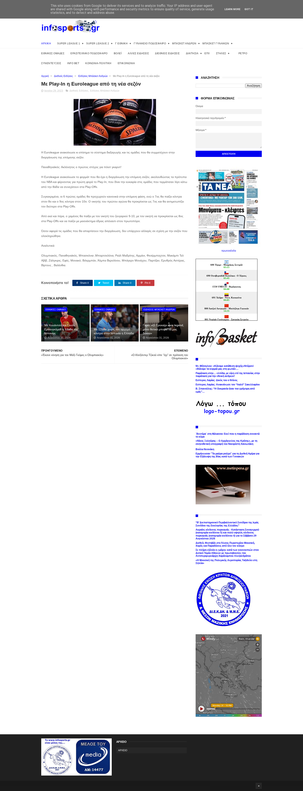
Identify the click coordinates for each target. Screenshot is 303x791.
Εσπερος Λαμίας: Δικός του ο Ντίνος (216, 380)
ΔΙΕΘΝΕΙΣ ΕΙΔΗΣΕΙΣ (167, 53)
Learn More (232, 9)
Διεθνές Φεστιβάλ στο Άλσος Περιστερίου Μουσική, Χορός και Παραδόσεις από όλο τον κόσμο (225, 544)
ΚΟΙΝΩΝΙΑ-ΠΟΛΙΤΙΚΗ (98, 63)
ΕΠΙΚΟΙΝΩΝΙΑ (126, 63)
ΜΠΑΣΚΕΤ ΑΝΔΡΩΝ (184, 43)
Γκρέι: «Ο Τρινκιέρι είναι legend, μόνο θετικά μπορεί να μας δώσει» (163, 329)
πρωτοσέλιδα (228, 250)
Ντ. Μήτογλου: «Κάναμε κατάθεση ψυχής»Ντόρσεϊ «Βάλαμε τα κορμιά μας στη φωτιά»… (225, 367)
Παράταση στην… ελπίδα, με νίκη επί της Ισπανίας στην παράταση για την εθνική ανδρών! (228, 375)
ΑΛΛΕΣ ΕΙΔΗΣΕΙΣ (138, 53)
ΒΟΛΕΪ (118, 53)
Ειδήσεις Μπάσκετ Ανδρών (93, 76)
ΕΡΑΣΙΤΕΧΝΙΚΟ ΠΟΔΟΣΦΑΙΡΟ (89, 53)
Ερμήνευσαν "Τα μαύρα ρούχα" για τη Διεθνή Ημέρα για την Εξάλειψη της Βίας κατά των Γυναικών (227, 455)
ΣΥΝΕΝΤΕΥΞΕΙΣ (51, 63)
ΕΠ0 (207, 53)
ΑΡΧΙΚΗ (46, 43)
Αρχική (45, 76)
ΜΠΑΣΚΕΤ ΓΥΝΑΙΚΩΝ (215, 43)
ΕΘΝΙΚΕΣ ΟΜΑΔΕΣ (52, 53)
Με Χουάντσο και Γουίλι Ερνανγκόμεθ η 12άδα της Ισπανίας (61, 329)
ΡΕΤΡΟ (242, 53)
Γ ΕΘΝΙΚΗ (121, 43)
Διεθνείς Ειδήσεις (63, 76)
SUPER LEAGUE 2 (97, 43)
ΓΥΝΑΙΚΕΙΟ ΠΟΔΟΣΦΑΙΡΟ (150, 43)
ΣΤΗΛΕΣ (221, 53)
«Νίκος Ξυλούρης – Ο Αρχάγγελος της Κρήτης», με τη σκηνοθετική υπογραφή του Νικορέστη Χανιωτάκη (226, 442)
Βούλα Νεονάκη (205, 449)
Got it (248, 9)
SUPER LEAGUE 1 (68, 43)
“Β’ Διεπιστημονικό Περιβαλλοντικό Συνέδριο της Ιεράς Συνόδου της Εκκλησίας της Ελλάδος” (227, 524)
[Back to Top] (259, 786)
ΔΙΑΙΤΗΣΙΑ (192, 53)
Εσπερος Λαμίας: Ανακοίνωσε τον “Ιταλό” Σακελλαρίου (228, 384)
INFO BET (73, 63)
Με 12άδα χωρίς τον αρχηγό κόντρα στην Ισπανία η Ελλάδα (114, 331)
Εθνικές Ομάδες (56, 309)
